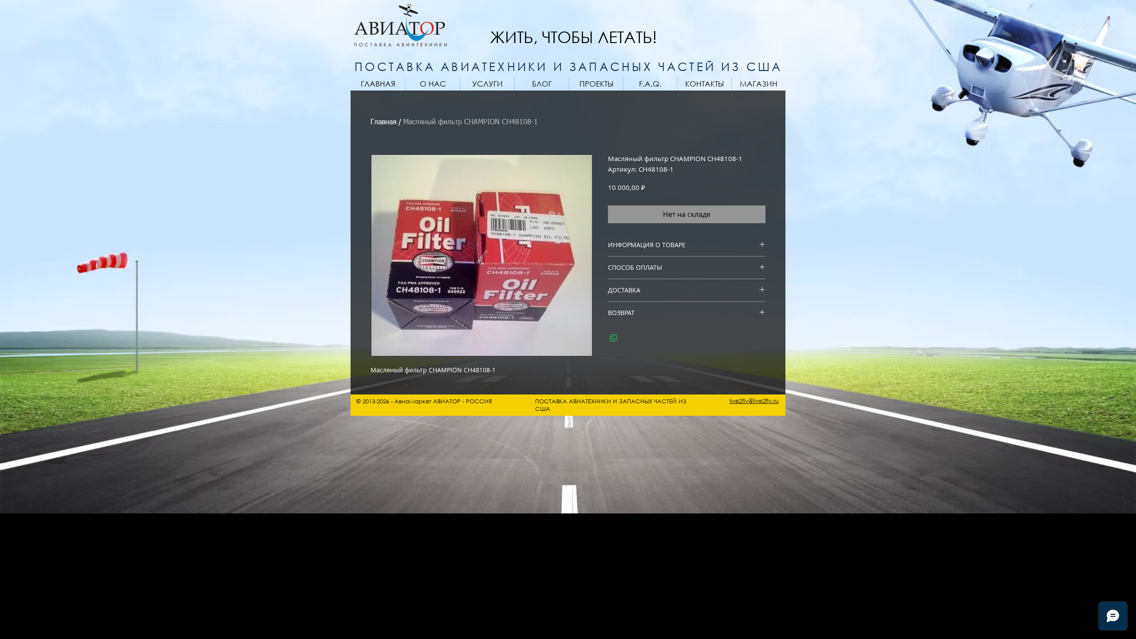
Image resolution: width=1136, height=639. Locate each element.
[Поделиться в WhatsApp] (613, 338)
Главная (383, 122)
